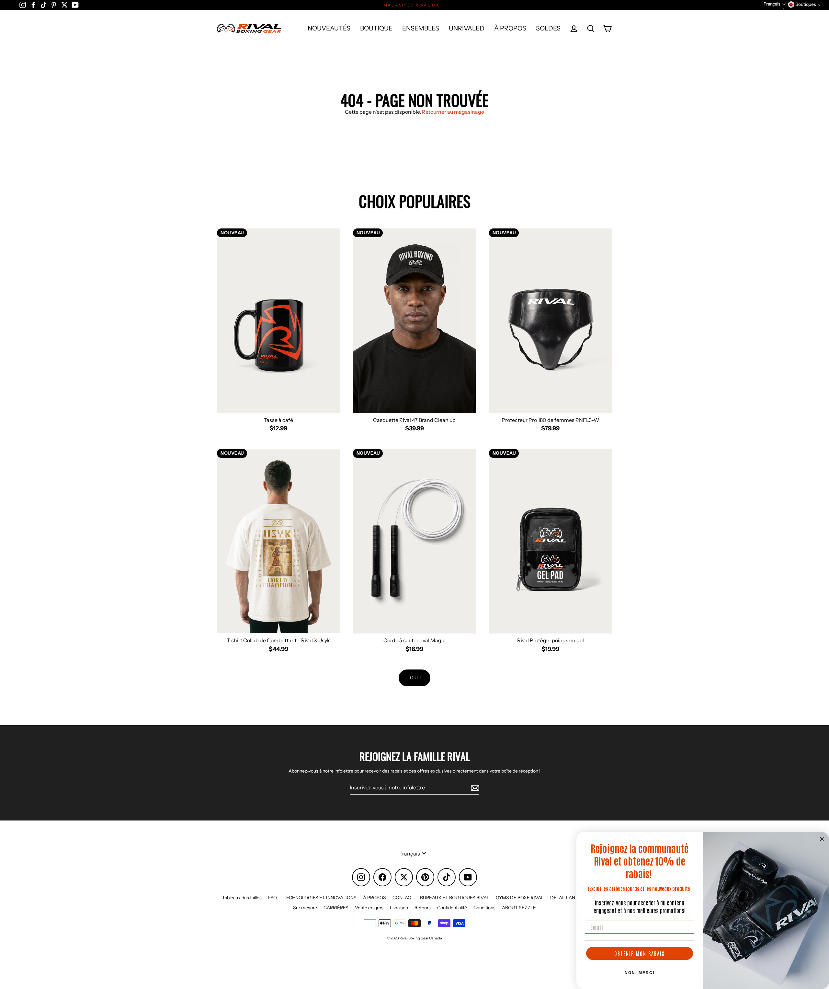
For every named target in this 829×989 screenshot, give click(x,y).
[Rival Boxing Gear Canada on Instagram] (22, 4)
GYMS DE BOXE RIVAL (520, 898)
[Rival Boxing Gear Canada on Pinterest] (54, 4)
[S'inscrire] (474, 788)
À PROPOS (510, 28)
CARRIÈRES (336, 908)
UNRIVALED (466, 28)
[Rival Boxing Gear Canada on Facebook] (33, 4)
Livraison (399, 908)
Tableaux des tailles (242, 898)
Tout (414, 678)
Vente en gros (369, 908)
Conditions (484, 908)
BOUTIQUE (376, 28)
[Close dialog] (822, 839)
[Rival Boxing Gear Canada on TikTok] (43, 4)
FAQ (272, 898)
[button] (774, 4)
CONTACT (403, 898)
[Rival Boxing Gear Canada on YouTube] (75, 4)
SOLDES (548, 28)
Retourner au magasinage (453, 112)
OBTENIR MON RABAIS (639, 953)
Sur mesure (305, 908)
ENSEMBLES (420, 28)
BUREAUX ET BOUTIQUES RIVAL (454, 898)
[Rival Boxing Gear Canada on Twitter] (64, 4)
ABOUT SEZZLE (519, 908)
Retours (422, 908)
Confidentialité (452, 908)
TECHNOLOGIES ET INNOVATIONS (320, 898)
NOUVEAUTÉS (329, 28)
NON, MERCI (639, 973)
